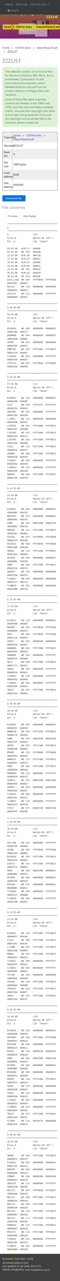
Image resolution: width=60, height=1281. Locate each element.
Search (9, 4)
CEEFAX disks (24, 27)
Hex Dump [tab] (29, 216)
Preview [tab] (12, 216)
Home (8, 27)
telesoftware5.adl (47, 48)
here (26, 1262)
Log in (14, 10)
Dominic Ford (13, 87)
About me (21, 4)
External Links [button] (39, 4)
